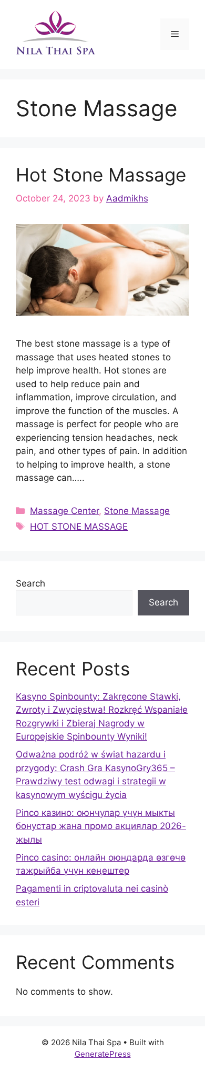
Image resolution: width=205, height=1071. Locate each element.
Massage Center (64, 511)
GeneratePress (103, 1054)
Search (30, 583)
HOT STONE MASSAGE (79, 526)
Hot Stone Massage (101, 175)
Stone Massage (137, 511)
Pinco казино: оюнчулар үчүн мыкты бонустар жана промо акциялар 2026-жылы (101, 826)
